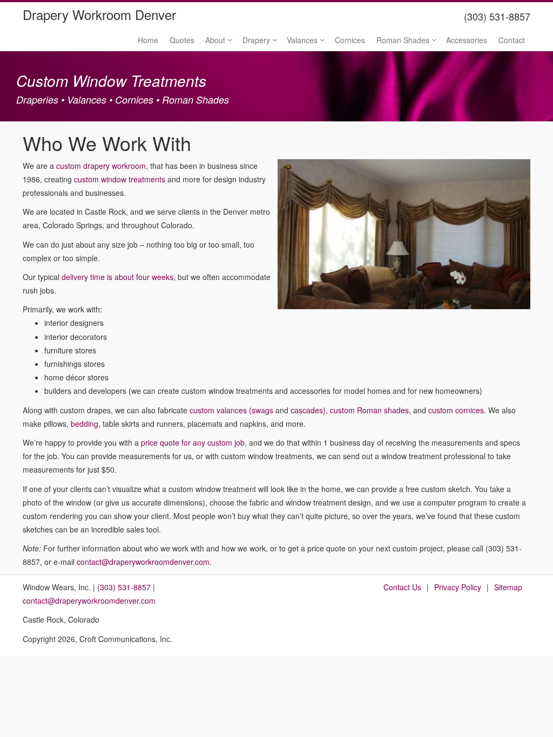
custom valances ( (221, 410)
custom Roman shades (369, 410)
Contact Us (402, 587)
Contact (511, 40)
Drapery (256, 40)
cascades (307, 410)
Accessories (466, 40)
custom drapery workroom (101, 165)
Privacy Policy (457, 587)
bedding (84, 423)
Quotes (182, 40)
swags (262, 410)
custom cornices (456, 410)
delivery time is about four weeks (117, 276)
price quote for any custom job (193, 442)
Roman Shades (402, 40)
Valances (302, 40)
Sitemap (508, 587)
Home (148, 40)
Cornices (350, 40)
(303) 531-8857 (124, 587)
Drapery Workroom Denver (99, 14)
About (215, 40)
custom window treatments (119, 179)
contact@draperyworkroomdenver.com (143, 561)
